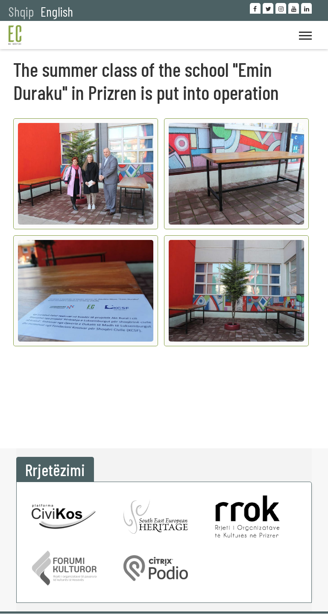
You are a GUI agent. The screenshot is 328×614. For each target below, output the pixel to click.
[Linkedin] (306, 8)
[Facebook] (255, 8)
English (57, 11)
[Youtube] (293, 8)
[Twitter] (268, 8)
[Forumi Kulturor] (64, 568)
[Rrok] (247, 516)
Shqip (21, 11)
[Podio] (156, 568)
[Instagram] (280, 8)
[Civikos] (64, 516)
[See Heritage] (156, 516)
